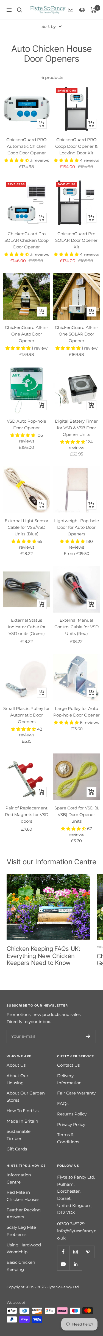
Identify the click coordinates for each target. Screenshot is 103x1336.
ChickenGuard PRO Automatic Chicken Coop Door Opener (26, 146)
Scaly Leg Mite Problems (21, 1231)
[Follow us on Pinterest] (88, 1252)
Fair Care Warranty (76, 1093)
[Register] (88, 1036)
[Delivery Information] (82, 10)
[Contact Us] (70, 10)
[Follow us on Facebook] (63, 1252)
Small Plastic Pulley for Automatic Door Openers (26, 715)
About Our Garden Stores (26, 1096)
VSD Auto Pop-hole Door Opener (26, 424)
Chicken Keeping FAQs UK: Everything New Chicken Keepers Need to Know (43, 955)
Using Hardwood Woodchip (24, 1248)
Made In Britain (22, 1121)
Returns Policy (72, 1114)
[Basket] (93, 10)
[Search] (19, 9)
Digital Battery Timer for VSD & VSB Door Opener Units (76, 427)
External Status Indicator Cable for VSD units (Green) (27, 627)
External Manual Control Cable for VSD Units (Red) (76, 627)
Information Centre (19, 1178)
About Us (16, 1065)
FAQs (62, 1103)
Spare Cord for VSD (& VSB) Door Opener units (76, 814)
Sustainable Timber (18, 1135)
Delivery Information (69, 1079)
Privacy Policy (71, 1124)
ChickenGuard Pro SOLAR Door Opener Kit (76, 240)
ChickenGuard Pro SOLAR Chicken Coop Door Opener (26, 240)
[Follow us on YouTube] (63, 1264)
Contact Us (68, 1065)
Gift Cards (17, 1149)
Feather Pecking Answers (24, 1213)
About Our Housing (17, 1079)
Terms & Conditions (68, 1138)
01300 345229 (71, 1223)
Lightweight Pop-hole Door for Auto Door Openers (76, 527)
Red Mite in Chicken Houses (23, 1196)
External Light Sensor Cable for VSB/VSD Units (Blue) (26, 527)
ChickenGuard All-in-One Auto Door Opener (26, 334)
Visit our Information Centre (51, 861)
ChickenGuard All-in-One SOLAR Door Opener (76, 334)
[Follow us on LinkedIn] (75, 1264)
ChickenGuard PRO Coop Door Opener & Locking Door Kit (76, 146)
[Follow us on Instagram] (75, 1252)
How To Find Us (22, 1110)
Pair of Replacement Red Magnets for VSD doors (26, 814)
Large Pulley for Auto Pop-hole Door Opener (76, 712)
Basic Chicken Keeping (21, 1266)
